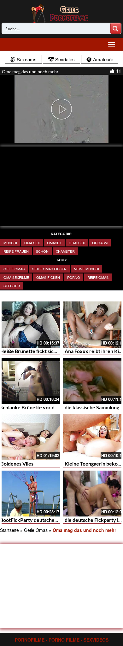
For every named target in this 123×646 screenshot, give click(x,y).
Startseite (9, 530)
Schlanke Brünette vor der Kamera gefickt (47, 407)
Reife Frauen (16, 251)
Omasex (54, 242)
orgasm (100, 242)
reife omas (97, 277)
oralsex (77, 242)
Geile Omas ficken (49, 268)
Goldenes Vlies (16, 464)
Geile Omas (14, 268)
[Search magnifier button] (115, 28)
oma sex (32, 242)
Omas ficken (48, 277)
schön (42, 251)
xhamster (65, 251)
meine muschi (86, 268)
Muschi (10, 242)
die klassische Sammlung (92, 407)
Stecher (11, 285)
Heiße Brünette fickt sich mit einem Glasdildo (50, 351)
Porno (73, 277)
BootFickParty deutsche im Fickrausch (43, 520)
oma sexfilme (16, 277)
